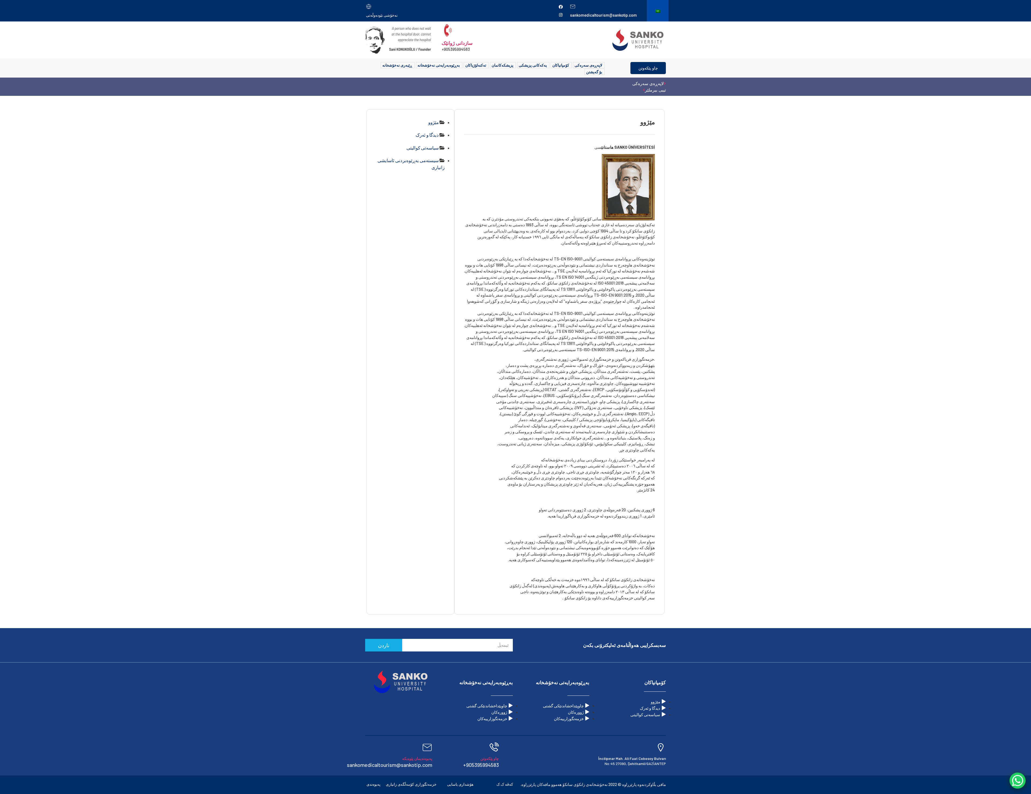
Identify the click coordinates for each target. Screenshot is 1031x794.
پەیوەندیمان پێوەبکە (417, 758)
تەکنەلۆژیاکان (475, 65)
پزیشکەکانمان (502, 65)
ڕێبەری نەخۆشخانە (397, 65)
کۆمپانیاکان (560, 65)
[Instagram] (561, 15)
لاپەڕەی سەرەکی (588, 65)
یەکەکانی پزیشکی (533, 65)
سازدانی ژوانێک (457, 43)
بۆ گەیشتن (594, 72)
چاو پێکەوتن (648, 68)
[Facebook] (561, 7)
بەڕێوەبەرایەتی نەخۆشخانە (439, 65)
